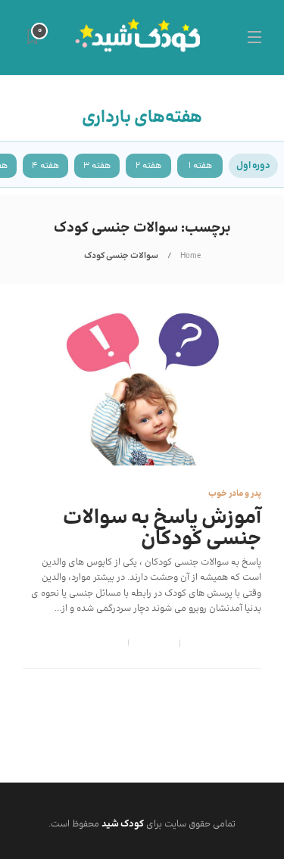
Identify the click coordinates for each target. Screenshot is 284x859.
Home (190, 256)
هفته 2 (148, 166)
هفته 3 (97, 166)
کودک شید (243, 643)
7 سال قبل (203, 643)
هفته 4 (45, 166)
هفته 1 (200, 166)
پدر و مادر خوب (234, 493)
